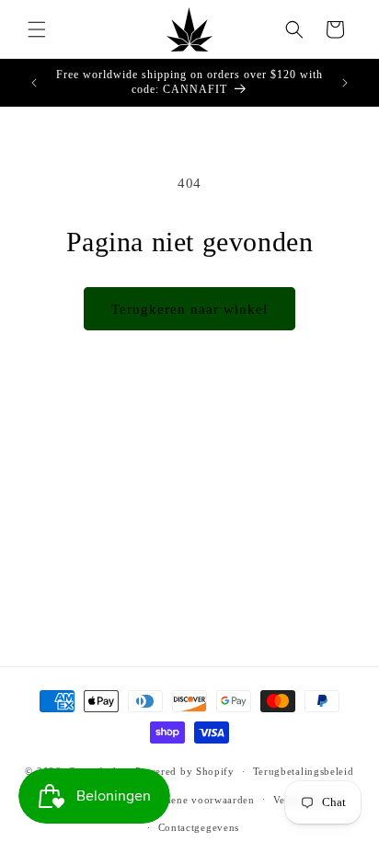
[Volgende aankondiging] (345, 83)
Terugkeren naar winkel (189, 309)
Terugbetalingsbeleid (303, 771)
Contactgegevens (199, 827)
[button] (37, 29)
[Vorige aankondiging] (34, 83)
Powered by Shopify (185, 771)
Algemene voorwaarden (197, 799)
